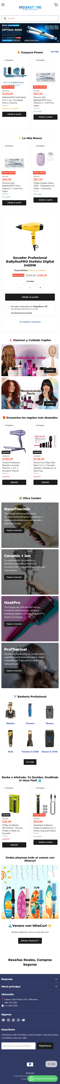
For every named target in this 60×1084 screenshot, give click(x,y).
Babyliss (5, 105)
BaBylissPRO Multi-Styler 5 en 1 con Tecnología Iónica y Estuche (14, 100)
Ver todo (30, 762)
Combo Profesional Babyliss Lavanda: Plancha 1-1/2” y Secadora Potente (11, 466)
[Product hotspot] (12, 917)
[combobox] (30, 18)
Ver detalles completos (30, 322)
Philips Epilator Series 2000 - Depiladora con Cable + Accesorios (44, 186)
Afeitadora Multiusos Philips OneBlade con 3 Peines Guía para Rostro (44, 828)
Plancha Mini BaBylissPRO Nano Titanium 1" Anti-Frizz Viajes (43, 101)
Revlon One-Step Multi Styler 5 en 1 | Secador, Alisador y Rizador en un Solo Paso (44, 466)
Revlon (36, 473)
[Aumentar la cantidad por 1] (40, 287)
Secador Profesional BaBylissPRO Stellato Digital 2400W (30, 261)
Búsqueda (30, 1073)
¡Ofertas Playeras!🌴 (30, 940)
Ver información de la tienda (21, 313)
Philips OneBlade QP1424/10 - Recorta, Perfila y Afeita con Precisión (12, 829)
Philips (36, 191)
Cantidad (30, 281)
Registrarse (45, 1045)
